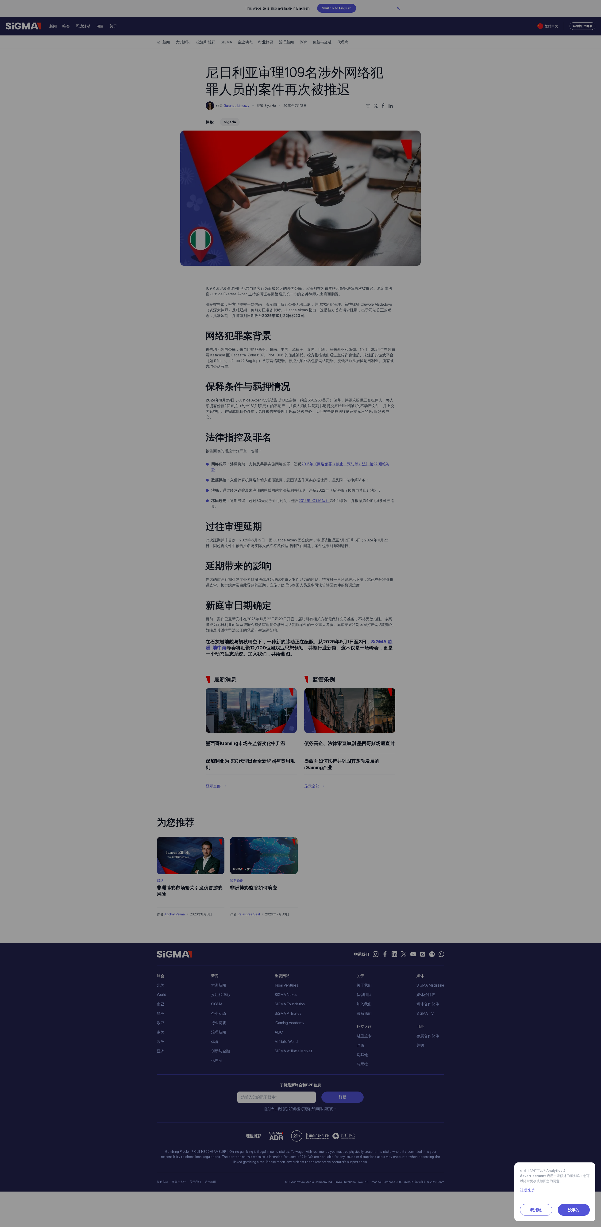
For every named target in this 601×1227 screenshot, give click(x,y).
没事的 (573, 1210)
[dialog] (300, 613)
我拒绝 (536, 1210)
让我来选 (527, 1190)
